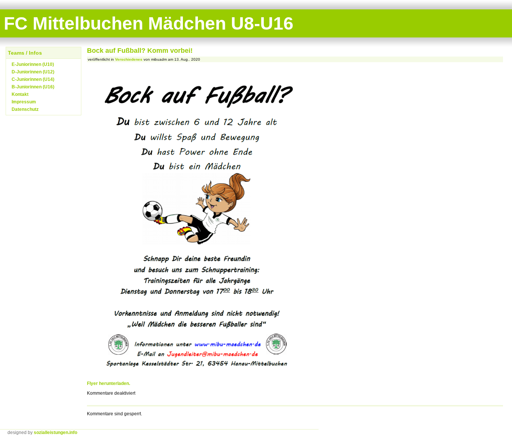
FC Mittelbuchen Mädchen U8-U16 (148, 23)
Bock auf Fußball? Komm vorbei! (140, 50)
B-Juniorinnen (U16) (33, 86)
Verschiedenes (128, 59)
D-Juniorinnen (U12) (33, 72)
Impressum (24, 101)
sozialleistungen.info (55, 432)
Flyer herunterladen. (108, 383)
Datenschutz (25, 109)
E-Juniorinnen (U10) (33, 64)
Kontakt (20, 94)
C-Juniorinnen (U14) (33, 79)
